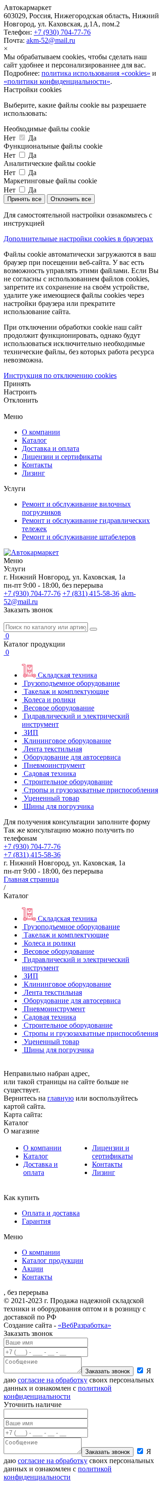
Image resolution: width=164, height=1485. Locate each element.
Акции (32, 1269)
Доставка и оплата (50, 448)
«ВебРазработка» (84, 1325)
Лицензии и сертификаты (62, 457)
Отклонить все (71, 199)
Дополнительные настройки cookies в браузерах (78, 239)
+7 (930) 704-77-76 (62, 32)
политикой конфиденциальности (58, 1392)
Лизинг (33, 473)
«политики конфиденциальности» (57, 81)
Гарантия (36, 1221)
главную (60, 1098)
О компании (41, 432)
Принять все (24, 199)
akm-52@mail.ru (50, 40)
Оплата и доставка (51, 1213)
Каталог (34, 440)
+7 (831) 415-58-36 (90, 593)
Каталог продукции (52, 1260)
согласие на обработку (52, 1380)
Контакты (37, 465)
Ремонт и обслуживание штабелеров (79, 537)
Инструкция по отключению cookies (60, 375)
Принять (17, 384)
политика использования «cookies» (95, 73)
